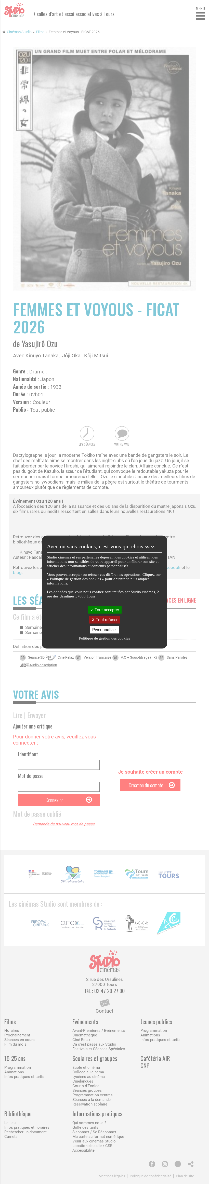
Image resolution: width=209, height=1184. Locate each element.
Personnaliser (104, 629)
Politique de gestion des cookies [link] (104, 638)
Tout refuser (106, 619)
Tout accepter (106, 609)
